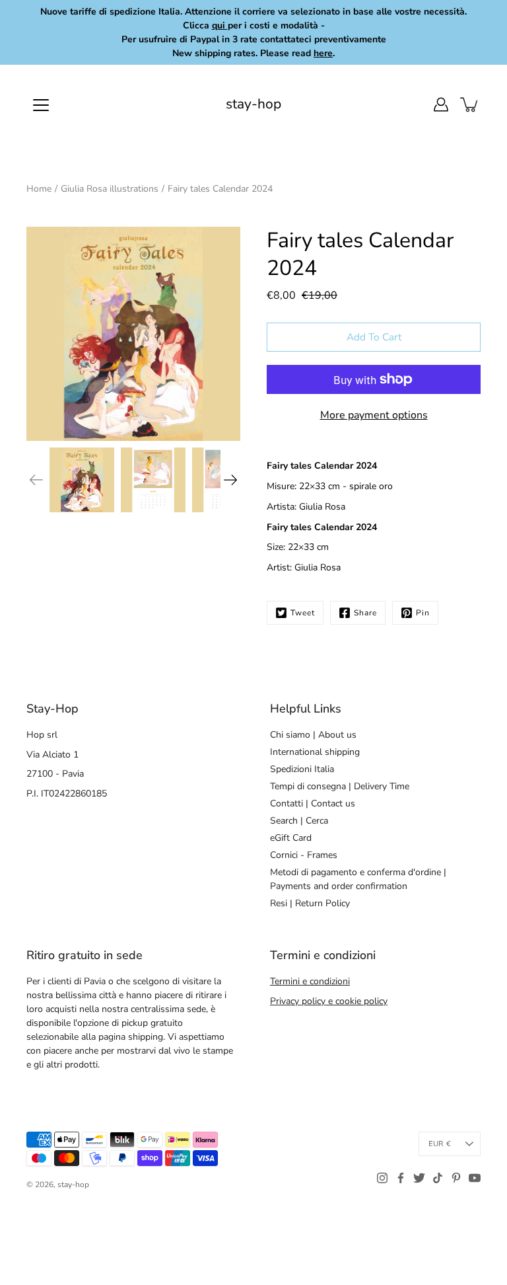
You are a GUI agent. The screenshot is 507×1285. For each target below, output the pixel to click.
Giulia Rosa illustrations (109, 188)
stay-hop (253, 104)
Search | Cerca (299, 820)
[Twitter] (419, 1178)
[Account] (441, 104)
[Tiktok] (438, 1178)
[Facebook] (401, 1178)
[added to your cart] (470, 104)
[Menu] (40, 105)
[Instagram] (382, 1178)
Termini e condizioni (310, 981)
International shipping (315, 752)
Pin (423, 612)
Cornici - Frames (303, 855)
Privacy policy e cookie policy (329, 1001)
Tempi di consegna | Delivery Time (339, 786)
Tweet (302, 612)
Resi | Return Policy (310, 903)
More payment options (374, 415)
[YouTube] (475, 1178)
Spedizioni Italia (302, 769)
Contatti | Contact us (312, 803)
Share (365, 612)
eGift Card (291, 838)
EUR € (439, 1144)
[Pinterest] (456, 1178)
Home (38, 188)
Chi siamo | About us (313, 734)
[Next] (230, 480)
